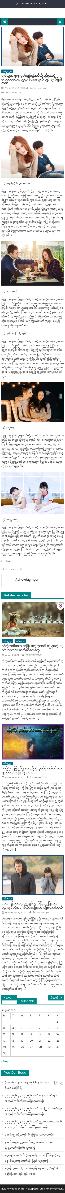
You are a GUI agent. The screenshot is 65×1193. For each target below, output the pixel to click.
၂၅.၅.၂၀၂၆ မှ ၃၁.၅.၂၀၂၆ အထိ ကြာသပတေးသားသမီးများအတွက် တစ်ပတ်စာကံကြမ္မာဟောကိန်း (34, 1124)
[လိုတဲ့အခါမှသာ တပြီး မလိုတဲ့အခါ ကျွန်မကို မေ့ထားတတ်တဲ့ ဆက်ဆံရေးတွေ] (33, 619)
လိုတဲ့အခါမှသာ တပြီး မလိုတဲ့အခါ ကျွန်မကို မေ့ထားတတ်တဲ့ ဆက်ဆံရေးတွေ (32, 648)
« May (4, 1061)
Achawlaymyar (38, 88)
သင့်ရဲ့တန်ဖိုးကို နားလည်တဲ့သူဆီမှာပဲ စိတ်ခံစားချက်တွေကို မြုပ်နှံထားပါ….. (32, 770)
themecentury (55, 1188)
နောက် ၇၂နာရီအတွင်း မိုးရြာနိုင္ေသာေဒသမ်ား (29, 1134)
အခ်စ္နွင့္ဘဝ (7, 71)
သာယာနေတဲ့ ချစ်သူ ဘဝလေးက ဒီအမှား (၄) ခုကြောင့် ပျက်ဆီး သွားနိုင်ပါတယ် (11, 997)
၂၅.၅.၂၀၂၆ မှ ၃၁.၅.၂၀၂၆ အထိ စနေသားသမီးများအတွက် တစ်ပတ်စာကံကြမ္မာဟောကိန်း (31, 1098)
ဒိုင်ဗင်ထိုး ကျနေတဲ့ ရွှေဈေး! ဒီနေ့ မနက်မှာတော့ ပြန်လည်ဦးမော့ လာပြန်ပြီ (34, 1085)
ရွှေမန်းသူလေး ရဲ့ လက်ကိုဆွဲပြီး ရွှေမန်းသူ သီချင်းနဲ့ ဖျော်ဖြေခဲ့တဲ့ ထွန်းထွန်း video (31, 1171)
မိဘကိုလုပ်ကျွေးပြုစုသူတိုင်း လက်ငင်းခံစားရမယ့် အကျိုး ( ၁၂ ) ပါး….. (57, 997)
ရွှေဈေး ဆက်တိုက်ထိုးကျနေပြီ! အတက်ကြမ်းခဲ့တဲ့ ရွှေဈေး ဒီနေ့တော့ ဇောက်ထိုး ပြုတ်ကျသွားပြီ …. (32, 1158)
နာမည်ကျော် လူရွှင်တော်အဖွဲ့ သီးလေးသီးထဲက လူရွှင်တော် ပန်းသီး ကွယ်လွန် (29, 1144)
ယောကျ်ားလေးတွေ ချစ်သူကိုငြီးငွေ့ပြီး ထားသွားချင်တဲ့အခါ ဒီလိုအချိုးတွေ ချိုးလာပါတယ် (32, 905)
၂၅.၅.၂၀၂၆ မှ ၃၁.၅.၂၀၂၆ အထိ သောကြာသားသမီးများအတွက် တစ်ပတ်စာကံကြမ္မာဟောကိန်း (34, 1111)
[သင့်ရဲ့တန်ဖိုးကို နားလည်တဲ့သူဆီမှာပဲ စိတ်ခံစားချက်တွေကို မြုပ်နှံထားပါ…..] (33, 741)
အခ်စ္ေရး (20, 641)
